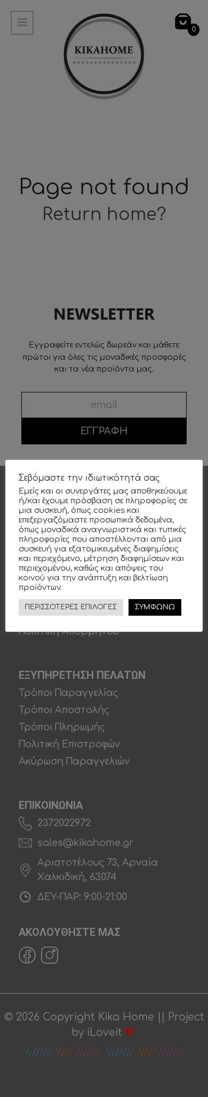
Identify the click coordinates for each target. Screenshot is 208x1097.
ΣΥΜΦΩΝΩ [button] (155, 607)
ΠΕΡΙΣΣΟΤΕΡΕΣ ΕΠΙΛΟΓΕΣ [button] (71, 607)
